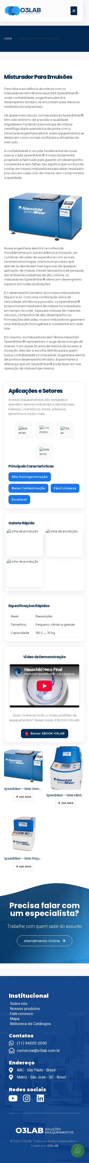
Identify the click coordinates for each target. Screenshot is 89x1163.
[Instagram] (27, 1098)
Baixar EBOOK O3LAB (48, 733)
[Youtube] (13, 1098)
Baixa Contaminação (28, 488)
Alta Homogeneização (30, 476)
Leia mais (25, 797)
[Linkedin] (40, 1098)
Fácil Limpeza (65, 488)
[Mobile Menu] (74, 10)
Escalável (19, 499)
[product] (23, 765)
